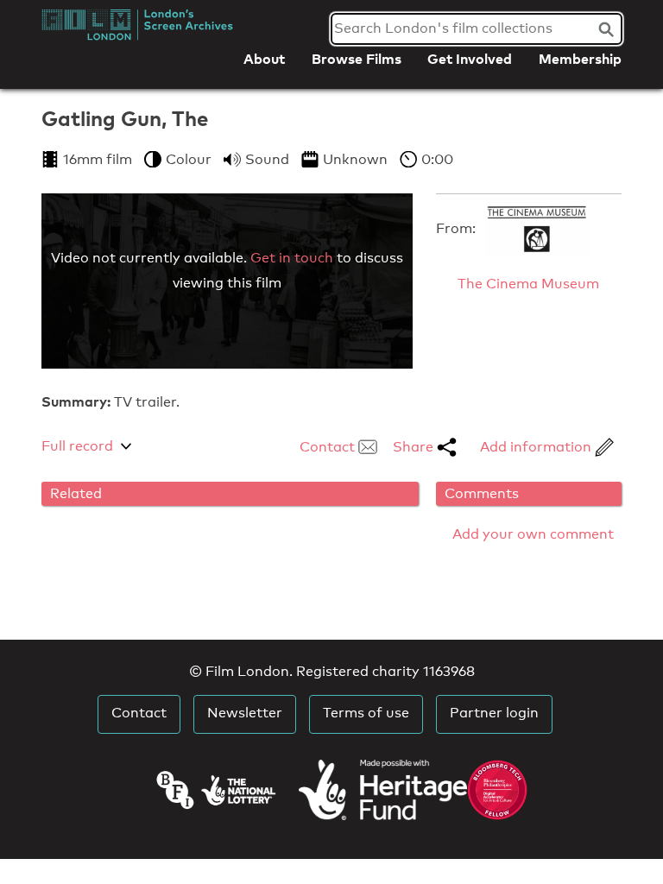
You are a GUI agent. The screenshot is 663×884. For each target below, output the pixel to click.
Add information (537, 447)
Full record (77, 446)
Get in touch (291, 257)
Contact (329, 447)
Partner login (494, 712)
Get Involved (469, 58)
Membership (580, 58)
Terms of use (366, 712)
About (264, 58)
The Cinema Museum (528, 283)
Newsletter (244, 712)
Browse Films (356, 58)
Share (415, 447)
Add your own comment (533, 534)
